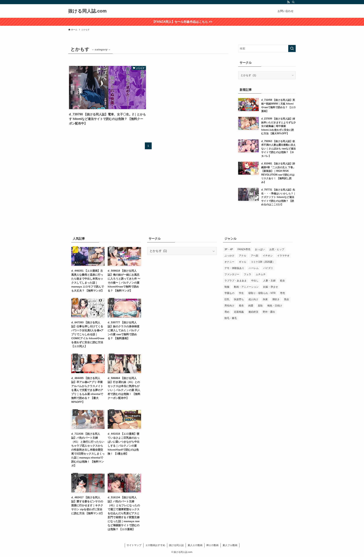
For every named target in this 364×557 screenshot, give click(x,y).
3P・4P (228, 249)
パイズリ (268, 268)
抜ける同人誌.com (87, 11)
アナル (242, 255)
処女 (282, 280)
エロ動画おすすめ (155, 545)
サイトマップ (134, 545)
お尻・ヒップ (276, 249)
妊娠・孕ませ (270, 286)
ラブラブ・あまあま (235, 280)
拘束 (265, 299)
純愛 (250, 305)
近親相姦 (239, 311)
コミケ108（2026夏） (263, 261)
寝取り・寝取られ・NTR (261, 293)
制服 (226, 286)
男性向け (229, 305)
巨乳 (226, 299)
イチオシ (268, 255)
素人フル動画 (230, 545)
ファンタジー (231, 274)
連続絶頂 (253, 311)
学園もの (229, 293)
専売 (282, 293)
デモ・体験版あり (234, 268)
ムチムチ (261, 274)
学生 (241, 293)
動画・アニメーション (246, 286)
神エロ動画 (212, 545)
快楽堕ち (239, 299)
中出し (255, 280)
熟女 (286, 299)
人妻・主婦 (269, 280)
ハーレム (254, 268)
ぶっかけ (229, 255)
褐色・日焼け (274, 305)
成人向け (253, 299)
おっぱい (260, 249)
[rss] (288, 2)
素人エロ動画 (195, 545)
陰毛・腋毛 (230, 318)
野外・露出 (269, 311)
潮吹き (276, 299)
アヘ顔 (254, 255)
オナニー (229, 261)
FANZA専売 (244, 249)
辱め (226, 311)
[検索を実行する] (292, 48)
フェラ (247, 274)
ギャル (242, 261)
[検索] (293, 2)
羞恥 (260, 305)
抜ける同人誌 (176, 545)
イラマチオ (283, 255)
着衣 (241, 305)
